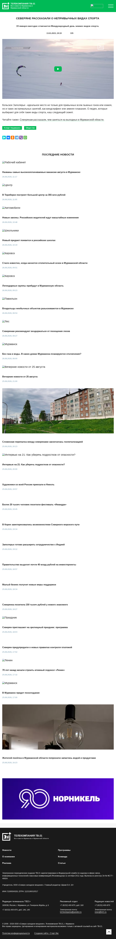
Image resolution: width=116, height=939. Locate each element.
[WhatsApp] (25, 137)
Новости (6, 850)
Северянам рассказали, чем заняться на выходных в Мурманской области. (62, 119)
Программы (64, 850)
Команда (62, 856)
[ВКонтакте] (8, 137)
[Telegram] (17, 137)
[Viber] (21, 137)
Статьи (62, 863)
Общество (30, 128)
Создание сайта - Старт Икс (46, 933)
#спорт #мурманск (12, 128)
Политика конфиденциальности (16, 933)
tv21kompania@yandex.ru (71, 912)
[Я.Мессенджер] (4, 137)
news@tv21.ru (100, 912)
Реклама (6, 863)
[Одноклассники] (12, 137)
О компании (8, 856)
